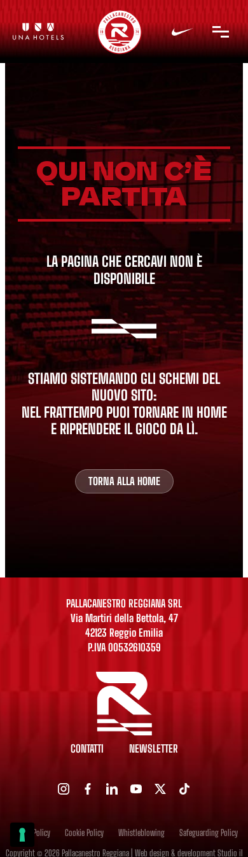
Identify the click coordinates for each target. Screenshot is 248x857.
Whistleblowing (141, 833)
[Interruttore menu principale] (220, 31)
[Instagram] (63, 789)
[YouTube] (136, 789)
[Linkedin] (112, 789)
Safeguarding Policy (208, 833)
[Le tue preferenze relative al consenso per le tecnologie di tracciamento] (22, 835)
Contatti (87, 748)
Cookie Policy (84, 833)
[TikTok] (184, 789)
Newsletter (153, 748)
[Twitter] (160, 789)
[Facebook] (87, 789)
